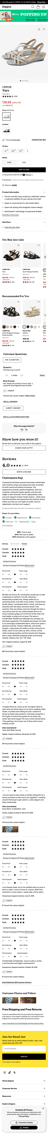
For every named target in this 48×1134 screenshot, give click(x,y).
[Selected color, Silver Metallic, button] (45, 270)
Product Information (10, 192)
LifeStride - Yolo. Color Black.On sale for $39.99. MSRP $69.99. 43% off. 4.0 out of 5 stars (11, 263)
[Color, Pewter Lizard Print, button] (31, 327)
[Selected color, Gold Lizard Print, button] (24, 327)
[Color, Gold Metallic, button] (15, 327)
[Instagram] (4, 1072)
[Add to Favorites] (18, 245)
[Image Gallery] (10, 829)
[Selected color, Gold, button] (45, 327)
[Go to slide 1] (20, 80)
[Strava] (14, 1072)
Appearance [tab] (22, 517)
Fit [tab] (16, 521)
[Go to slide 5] (27, 80)
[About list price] (12, 105)
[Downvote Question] (21, 375)
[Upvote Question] (6, 375)
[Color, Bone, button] (11, 327)
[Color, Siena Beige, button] (7, 327)
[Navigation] (43, 7)
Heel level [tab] (9, 521)
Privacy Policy (24, 1116)
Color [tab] (33, 521)
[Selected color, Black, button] (4, 327)
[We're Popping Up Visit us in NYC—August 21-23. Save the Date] (24, 16)
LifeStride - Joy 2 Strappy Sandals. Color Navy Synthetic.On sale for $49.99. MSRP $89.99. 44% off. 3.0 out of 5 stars (32, 263)
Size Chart (6, 222)
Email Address (10, 1049)
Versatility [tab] (36, 517)
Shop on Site (30, 20)
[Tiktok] (9, 1072)
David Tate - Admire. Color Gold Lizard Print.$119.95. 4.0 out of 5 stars (32, 320)
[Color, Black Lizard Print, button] (28, 327)
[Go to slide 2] (22, 80)
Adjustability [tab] (24, 521)
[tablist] (24, 521)
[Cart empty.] (38, 7)
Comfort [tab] (8, 517)
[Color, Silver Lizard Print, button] (35, 327)
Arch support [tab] (7, 525)
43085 (14, 185)
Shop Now (41, 2)
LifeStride (6, 87)
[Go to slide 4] (25, 80)
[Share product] (39, 29)
